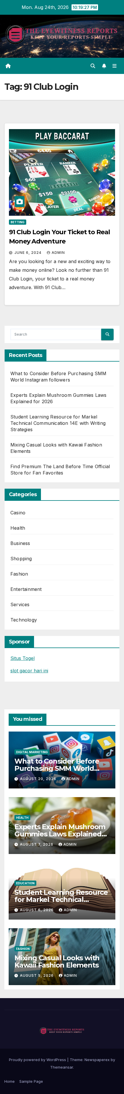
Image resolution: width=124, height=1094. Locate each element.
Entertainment (26, 589)
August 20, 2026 (38, 779)
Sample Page (31, 1081)
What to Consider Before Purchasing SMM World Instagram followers (56, 768)
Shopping (21, 558)
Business (20, 543)
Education (25, 883)
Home (9, 1081)
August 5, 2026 (37, 975)
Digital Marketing (32, 752)
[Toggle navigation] (115, 66)
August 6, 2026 (37, 910)
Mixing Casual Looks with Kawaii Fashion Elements (56, 961)
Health (17, 528)
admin (58, 252)
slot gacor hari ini (29, 670)
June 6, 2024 (28, 252)
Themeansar (61, 1067)
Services (20, 604)
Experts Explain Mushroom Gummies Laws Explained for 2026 (59, 834)
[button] (93, 66)
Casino (17, 513)
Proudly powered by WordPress (38, 1059)
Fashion (19, 574)
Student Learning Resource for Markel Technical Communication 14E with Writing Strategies (58, 423)
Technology (23, 620)
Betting (18, 222)
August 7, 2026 (37, 844)
